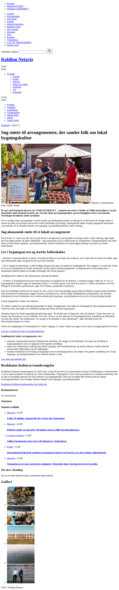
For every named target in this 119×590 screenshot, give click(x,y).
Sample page (13, 45)
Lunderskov (12, 110)
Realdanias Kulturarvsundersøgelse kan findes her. (24, 384)
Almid (10, 118)
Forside (10, 21)
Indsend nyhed (13, 27)
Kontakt (10, 3)
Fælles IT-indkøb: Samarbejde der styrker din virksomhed (36, 418)
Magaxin (11, 412)
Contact (10, 13)
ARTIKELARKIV (10, 52)
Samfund (17, 87)
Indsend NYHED (15, 6)
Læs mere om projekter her (13, 359)
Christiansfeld (13, 112)
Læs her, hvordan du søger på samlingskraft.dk (22, 331)
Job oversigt (12, 29)
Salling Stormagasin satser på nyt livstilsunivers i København (37, 441)
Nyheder (11, 74)
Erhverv (16, 82)
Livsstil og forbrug (15, 435)
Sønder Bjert (13, 115)
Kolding (11, 104)
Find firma (12, 19)
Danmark (17, 92)
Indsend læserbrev (15, 24)
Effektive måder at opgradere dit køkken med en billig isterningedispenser (43, 430)
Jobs (9, 34)
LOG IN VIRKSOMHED (19, 42)
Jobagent (11, 32)
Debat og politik (20, 84)
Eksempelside (13, 16)
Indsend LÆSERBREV (18, 9)
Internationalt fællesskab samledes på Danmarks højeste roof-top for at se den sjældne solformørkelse (56, 452)
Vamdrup (11, 107)
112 (14, 89)
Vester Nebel (13, 120)
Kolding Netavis (17, 59)
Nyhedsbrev (12, 40)
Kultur (16, 79)
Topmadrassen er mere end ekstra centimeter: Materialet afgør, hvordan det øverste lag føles (52, 464)
